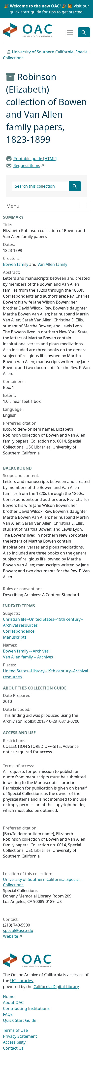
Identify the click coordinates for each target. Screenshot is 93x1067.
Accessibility (14, 1042)
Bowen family (15, 264)
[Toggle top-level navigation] (70, 32)
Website (10, 936)
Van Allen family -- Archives (28, 657)
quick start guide (25, 12)
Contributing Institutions (26, 1008)
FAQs (8, 1014)
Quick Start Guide (19, 1020)
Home (8, 996)
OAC (28, 30)
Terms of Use (15, 1030)
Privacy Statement (20, 1036)
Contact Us (13, 1048)
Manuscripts (15, 637)
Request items (26, 165)
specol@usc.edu (18, 930)
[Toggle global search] (84, 32)
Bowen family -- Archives (26, 651)
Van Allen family (52, 264)
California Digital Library (56, 986)
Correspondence (18, 631)
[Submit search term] (75, 186)
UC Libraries (21, 980)
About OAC (13, 1002)
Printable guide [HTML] (35, 158)
